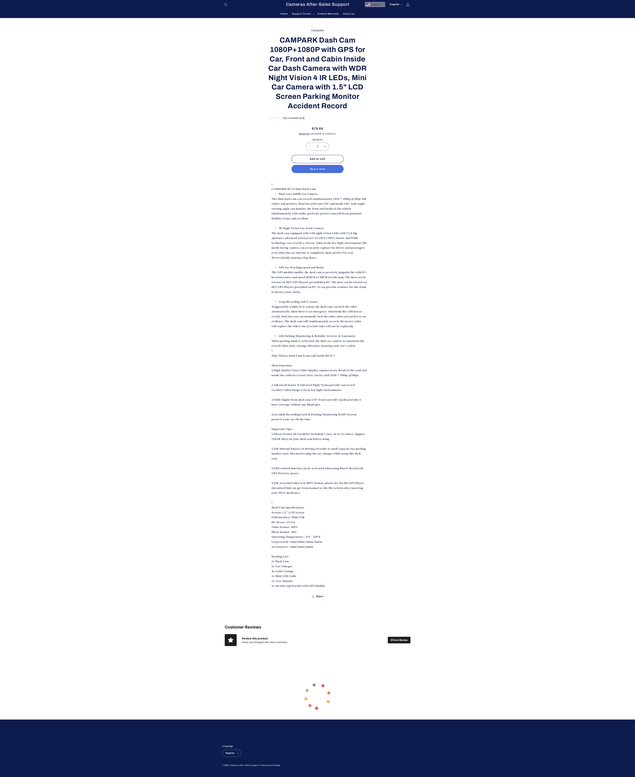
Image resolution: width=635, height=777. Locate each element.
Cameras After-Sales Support (244, 765)
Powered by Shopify (270, 765)
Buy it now (317, 169)
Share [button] (319, 596)
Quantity (317, 140)
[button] (226, 4)
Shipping (304, 134)
